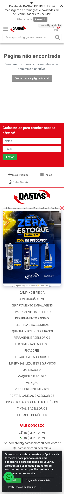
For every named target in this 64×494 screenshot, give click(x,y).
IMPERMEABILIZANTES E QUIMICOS (32, 363)
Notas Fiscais (20, 182)
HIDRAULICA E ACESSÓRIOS (32, 357)
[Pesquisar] (57, 37)
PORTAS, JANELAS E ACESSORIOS (32, 395)
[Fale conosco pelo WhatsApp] (8, 477)
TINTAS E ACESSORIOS (32, 408)
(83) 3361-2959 (34, 438)
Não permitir (24, 19)
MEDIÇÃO (32, 383)
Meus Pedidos (20, 175)
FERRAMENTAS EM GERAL (32, 344)
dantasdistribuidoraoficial (34, 448)
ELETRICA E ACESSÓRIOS (32, 325)
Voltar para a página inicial (32, 78)
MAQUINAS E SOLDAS (32, 376)
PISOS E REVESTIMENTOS (32, 389)
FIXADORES (32, 350)
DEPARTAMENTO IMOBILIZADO (32, 312)
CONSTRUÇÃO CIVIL (32, 299)
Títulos (48, 175)
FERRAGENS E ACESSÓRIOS (32, 337)
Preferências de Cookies (22, 487)
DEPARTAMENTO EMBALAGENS (32, 305)
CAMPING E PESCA (32, 292)
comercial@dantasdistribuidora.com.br (34, 443)
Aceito (13, 480)
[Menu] (6, 29)
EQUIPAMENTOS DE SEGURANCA (32, 331)
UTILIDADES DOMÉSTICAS (32, 415)
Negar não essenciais (38, 480)
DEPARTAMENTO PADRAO (32, 318)
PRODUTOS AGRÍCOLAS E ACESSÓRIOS (32, 402)
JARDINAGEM (32, 370)
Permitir (40, 19)
